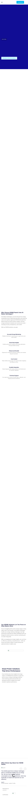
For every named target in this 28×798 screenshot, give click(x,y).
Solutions (4, 39)
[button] (26, 2)
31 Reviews (5, 794)
